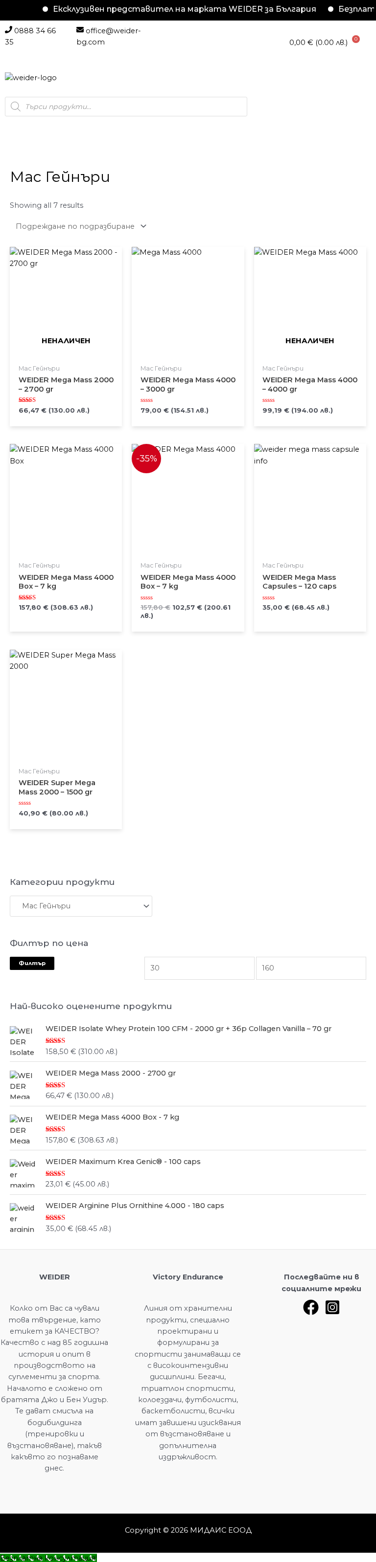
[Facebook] (311, 1307)
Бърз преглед (66, 356)
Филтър (32, 963)
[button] (85, 78)
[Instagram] (332, 1307)
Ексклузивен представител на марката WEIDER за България (172, 9)
